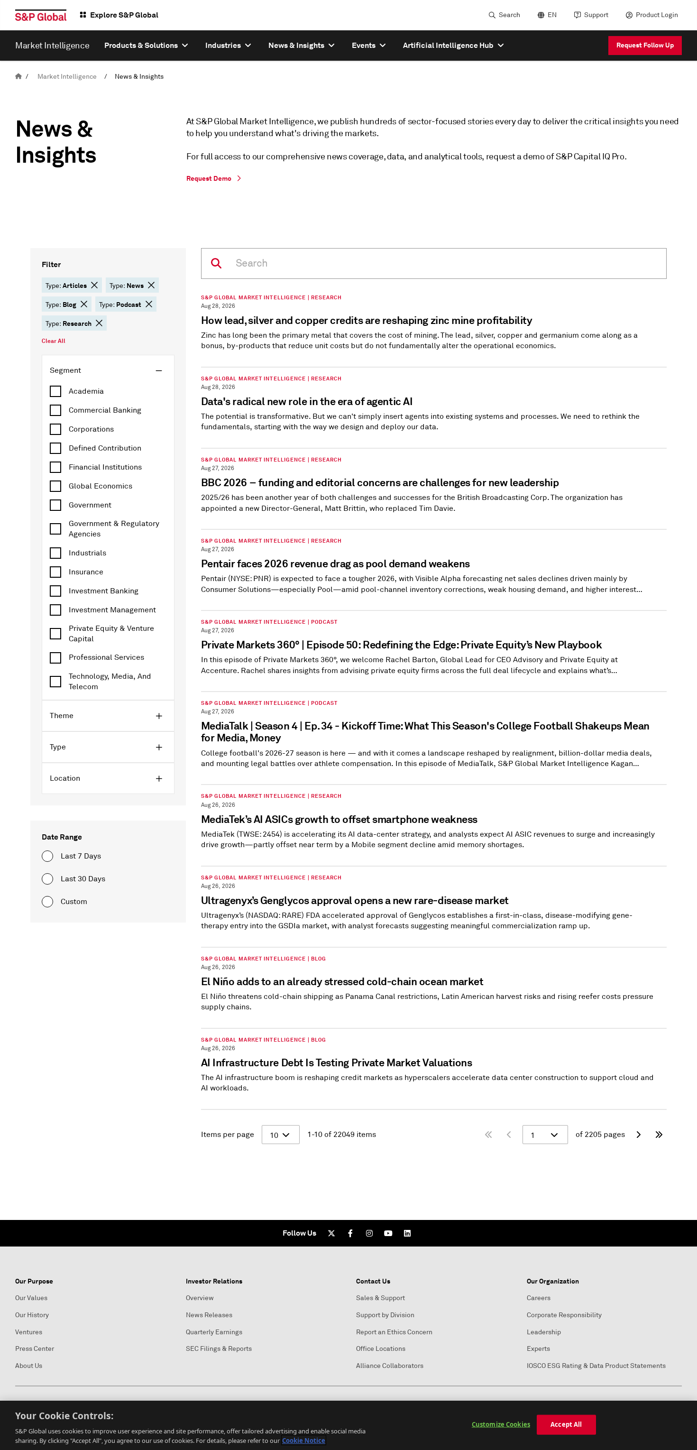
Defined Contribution (105, 448)
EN (552, 15)
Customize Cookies (501, 1424)
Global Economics (100, 486)
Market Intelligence (67, 77)
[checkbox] (108, 391)
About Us (28, 1366)
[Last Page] (659, 1134)
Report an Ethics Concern (394, 1332)
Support (596, 15)
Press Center (34, 1349)
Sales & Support (380, 1298)
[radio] (47, 856)
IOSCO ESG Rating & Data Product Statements (596, 1366)
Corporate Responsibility (564, 1315)
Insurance (86, 572)
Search (509, 15)
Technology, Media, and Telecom (110, 682)
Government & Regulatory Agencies (114, 529)
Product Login (657, 15)
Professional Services (106, 657)
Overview (200, 1298)
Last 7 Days (81, 856)
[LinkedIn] (407, 1233)
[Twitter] (331, 1233)
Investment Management (112, 610)
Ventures (28, 1332)
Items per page (227, 1134)
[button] (94, 285)
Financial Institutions (105, 467)
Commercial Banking (105, 410)
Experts (538, 1349)
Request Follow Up (645, 45)
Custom (74, 901)
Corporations (91, 429)
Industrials (87, 553)
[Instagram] (369, 1233)
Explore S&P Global (124, 15)
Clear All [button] (53, 341)
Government (90, 505)
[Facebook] (350, 1233)
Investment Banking (103, 591)
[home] (18, 77)
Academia (86, 391)
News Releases (209, 1315)
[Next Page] (638, 1134)
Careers (538, 1298)
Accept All (566, 1424)
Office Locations (380, 1349)
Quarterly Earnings (214, 1332)
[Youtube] (388, 1233)
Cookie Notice (303, 1440)
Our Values (31, 1298)
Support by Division (385, 1315)
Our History (32, 1315)
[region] (348, 1425)
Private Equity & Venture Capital (111, 634)
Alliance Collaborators (389, 1366)
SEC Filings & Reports (219, 1349)
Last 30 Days (83, 879)
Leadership (544, 1332)
